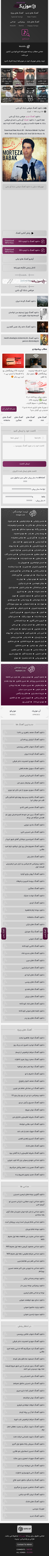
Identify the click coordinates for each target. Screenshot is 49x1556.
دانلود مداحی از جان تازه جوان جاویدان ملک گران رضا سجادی (25, 1213)
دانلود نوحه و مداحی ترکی (34, 1278)
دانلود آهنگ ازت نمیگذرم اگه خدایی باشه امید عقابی (25, 1350)
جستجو (25, 39)
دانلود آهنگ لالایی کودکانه (33, 946)
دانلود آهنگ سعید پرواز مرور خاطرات (29, 1059)
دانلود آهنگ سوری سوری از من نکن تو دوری (26, 790)
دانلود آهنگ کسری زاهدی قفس (31, 1138)
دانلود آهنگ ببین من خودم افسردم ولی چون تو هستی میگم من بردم (24, 816)
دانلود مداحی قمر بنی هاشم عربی (30, 1261)
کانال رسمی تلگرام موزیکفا (24, 267)
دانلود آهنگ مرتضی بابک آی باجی (29, 108)
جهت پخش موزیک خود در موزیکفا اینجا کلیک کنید (24, 61)
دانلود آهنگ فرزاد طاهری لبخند (31, 1037)
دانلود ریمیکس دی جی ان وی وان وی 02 (28, 1095)
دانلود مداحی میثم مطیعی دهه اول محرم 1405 (25, 1253)
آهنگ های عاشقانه (6, 419)
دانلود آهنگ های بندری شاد (32, 953)
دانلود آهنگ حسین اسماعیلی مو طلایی (28, 1451)
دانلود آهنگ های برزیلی (34, 996)
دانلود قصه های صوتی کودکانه (31, 1011)
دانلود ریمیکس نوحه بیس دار (32, 1285)
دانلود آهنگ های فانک (35, 1145)
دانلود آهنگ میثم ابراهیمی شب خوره (29, 1419)
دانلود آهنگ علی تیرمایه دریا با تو (30, 1465)
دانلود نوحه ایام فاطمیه (34, 910)
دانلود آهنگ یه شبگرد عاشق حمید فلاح (28, 1480)
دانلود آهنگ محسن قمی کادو (32, 807)
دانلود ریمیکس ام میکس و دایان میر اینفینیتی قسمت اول (25, 865)
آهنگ (29, 112)
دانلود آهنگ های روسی (34, 982)
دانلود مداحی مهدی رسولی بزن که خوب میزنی (25, 1160)
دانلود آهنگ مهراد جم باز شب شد (30, 1131)
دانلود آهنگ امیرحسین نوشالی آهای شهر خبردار (24, 839)
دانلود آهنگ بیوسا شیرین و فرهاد (30, 881)
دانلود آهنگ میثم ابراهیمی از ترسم (30, 1052)
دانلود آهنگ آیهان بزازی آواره (32, 874)
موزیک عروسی (38, 1508)
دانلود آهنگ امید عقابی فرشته (31, 1124)
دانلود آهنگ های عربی (35, 960)
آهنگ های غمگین (18, 419)
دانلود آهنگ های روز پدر (34, 1018)
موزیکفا (24, 5)
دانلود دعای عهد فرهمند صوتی (31, 1300)
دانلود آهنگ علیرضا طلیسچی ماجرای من (28, 1117)
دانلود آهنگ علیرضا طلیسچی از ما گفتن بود (26, 1153)
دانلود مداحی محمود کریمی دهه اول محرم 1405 (25, 1246)
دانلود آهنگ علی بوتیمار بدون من (30, 782)
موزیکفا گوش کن (8, 409)
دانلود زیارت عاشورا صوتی (34, 1307)
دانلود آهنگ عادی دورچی (34, 824)
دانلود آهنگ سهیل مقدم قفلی (31, 768)
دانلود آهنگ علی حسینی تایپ (32, 832)
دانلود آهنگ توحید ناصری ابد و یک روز (28, 1045)
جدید (28, 116)
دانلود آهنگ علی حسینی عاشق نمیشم (28, 1383)
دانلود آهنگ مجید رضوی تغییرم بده (29, 1174)
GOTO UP (27, 1528)
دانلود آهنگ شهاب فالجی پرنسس (30, 746)
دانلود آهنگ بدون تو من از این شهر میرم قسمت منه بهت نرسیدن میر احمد (24, 1368)
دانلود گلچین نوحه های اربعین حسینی (28, 1194)
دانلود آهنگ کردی (37, 902)
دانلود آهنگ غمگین (36, 888)
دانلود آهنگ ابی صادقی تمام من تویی (28, 1088)
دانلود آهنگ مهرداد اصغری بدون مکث (28, 1458)
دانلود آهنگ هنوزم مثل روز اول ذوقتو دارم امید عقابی (24, 848)
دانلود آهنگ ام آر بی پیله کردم (31, 1412)
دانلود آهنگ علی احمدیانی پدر (32, 1376)
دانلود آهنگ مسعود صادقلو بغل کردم (28, 1358)
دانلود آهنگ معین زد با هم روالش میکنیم (27, 1167)
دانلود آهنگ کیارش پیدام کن (32, 739)
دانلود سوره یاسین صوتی (34, 1314)
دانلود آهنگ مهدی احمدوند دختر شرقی (28, 761)
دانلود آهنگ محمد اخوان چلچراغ (31, 1081)
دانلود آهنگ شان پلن (35, 856)
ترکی (34, 186)
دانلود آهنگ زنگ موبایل (34, 931)
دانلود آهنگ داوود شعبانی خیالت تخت (28, 1436)
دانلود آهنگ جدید (37, 1516)
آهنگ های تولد (30, 419)
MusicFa (22, 46)
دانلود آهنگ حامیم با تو (34, 1073)
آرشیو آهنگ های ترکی (25, 259)
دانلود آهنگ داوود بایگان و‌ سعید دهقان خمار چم (25, 1428)
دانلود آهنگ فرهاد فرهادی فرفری (30, 1405)
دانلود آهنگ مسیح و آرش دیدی (31, 1102)
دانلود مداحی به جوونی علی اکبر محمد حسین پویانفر (26, 1270)
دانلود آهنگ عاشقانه (35, 917)
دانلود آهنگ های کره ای (34, 975)
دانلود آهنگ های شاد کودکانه (31, 1003)
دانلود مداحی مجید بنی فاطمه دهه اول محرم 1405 (26, 1238)
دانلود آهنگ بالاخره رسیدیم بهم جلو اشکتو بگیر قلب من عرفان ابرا (24, 799)
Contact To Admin (24, 1544)
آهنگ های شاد (42, 419)
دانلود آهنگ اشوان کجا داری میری (30, 1390)
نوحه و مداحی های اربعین (34, 1292)
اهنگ (26, 120)
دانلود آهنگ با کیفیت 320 (29, 241)
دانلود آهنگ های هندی (34, 989)
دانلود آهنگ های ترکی (35, 924)
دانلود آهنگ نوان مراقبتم (33, 1397)
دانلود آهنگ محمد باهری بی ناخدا (30, 732)
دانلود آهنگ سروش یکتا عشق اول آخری (28, 1444)
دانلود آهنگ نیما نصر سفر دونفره (30, 1066)
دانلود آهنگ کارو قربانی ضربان (32, 775)
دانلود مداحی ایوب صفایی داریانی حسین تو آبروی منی (26, 1203)
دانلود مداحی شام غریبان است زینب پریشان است (24, 1222)
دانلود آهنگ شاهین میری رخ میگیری (29, 1487)
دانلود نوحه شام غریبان (34, 1229)
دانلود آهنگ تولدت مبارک (34, 895)
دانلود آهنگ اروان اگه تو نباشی (31, 1494)
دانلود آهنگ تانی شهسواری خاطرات (30, 1472)
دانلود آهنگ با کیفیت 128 (29, 250)
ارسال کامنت (24, 463)
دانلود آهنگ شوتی (36, 939)
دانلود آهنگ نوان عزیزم (34, 1109)
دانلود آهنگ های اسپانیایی (33, 967)
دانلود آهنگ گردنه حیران (34, 754)
